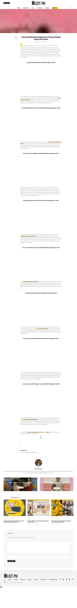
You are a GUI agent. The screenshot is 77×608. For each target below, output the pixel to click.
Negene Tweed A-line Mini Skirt (30, 419)
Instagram (34, 432)
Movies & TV (20, 480)
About (10, 579)
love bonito (28, 452)
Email (30, 555)
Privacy (29, 579)
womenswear (34, 452)
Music (53, 518)
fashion (22, 452)
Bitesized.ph (43, 579)
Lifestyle (39, 8)
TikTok (41, 432)
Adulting (25, 8)
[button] (37, 525)
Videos (47, 8)
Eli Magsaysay (23, 484)
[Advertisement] (38, 596)
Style (5, 518)
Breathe (55, 8)
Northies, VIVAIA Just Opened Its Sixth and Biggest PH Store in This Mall (38, 521)
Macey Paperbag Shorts (42, 328)
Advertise (23, 579)
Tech (9, 518)
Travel (13, 518)
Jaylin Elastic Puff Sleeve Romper (28, 236)
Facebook (29, 432)
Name (8, 555)
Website (51, 555)
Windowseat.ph (53, 579)
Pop (33, 8)
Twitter (38, 432)
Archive (36, 579)
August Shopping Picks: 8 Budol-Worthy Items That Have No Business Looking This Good (14, 521)
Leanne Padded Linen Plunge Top (30, 281)
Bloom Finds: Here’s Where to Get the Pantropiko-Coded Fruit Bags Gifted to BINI (61, 521)
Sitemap (15, 579)
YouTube (47, 432)
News (18, 8)
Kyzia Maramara (38, 469)
